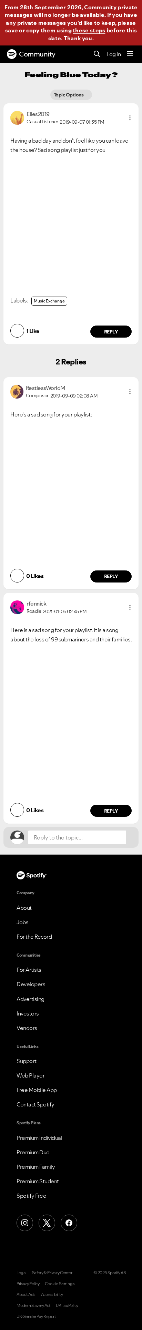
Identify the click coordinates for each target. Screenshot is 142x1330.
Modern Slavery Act (33, 1305)
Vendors (27, 1028)
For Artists (29, 969)
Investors (28, 1013)
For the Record (34, 936)
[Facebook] (69, 1223)
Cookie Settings (60, 1284)
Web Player (30, 1075)
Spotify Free (31, 1195)
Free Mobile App (37, 1090)
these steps (89, 30)
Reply (111, 331)
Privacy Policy (28, 1284)
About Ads (26, 1294)
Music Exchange (49, 301)
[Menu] (130, 54)
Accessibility (52, 1294)
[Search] (97, 54)
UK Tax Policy (67, 1305)
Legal (22, 1273)
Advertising (30, 999)
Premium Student (38, 1181)
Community (37, 54)
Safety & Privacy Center (52, 1273)
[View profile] (17, 117)
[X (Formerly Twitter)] (47, 1223)
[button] (130, 118)
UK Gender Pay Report (36, 1316)
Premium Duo (33, 1152)
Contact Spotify (35, 1104)
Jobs (22, 922)
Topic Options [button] (69, 94)
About (24, 907)
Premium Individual (39, 1138)
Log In (113, 54)
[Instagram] (25, 1223)
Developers (31, 984)
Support (27, 1061)
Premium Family (36, 1167)
